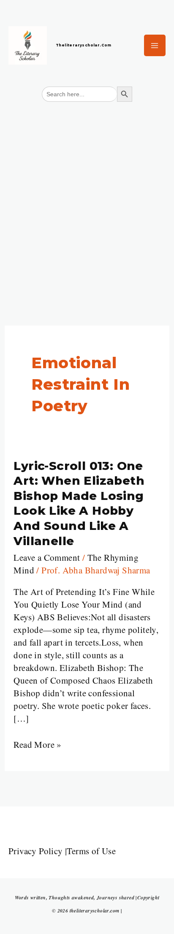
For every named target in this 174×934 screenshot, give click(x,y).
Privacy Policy (35, 851)
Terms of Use (91, 851)
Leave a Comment (47, 557)
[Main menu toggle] (155, 46)
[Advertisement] (87, 199)
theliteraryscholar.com (83, 45)
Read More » (37, 744)
